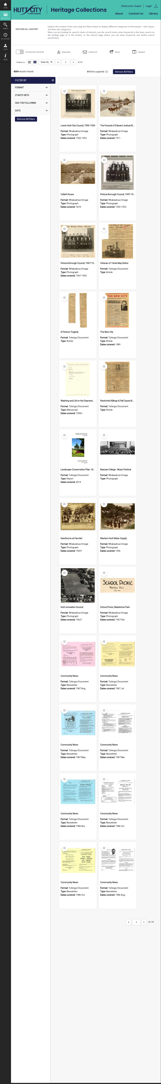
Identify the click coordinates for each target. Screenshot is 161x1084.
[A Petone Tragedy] (78, 310)
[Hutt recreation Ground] (78, 585)
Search (5, 28)
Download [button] (63, 51)
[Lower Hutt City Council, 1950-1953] (78, 104)
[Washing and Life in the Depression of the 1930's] (78, 379)
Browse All (5, 18)
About (119, 13)
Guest (137, 6)
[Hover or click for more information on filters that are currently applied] (106, 71)
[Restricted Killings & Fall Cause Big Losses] (117, 379)
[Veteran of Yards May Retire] (117, 241)
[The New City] (117, 310)
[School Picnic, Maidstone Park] (117, 585)
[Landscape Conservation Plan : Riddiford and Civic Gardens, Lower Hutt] (78, 448)
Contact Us (136, 13)
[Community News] (78, 654)
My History (5, 39)
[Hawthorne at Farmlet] (78, 516)
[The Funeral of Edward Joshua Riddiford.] (117, 104)
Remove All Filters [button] (124, 72)
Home (5, 8)
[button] (90, 52)
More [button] (5, 60)
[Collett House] (78, 172)
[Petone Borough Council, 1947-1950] (117, 172)
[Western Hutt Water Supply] (117, 516)
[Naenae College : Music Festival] (117, 448)
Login (5, 49)
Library (153, 13)
